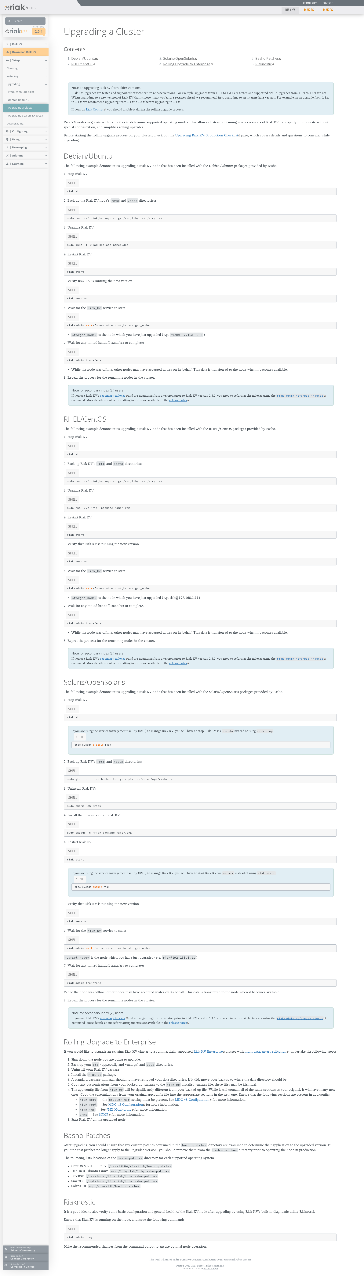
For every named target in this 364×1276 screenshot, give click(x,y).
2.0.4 (38, 31)
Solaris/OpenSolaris (179, 58)
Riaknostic (263, 64)
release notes (178, 400)
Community (310, 3)
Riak (18, 31)
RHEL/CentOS (82, 64)
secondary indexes (112, 395)
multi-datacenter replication (265, 1051)
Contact (328, 3)
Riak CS (328, 9)
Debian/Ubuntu (83, 58)
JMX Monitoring (119, 1109)
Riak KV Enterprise (208, 1051)
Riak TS (309, 9)
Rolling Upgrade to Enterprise (186, 64)
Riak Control (95, 109)
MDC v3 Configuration (192, 1099)
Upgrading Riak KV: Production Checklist (206, 135)
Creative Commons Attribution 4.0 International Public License (216, 1259)
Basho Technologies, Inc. (210, 1265)
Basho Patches (267, 58)
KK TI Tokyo (211, 1268)
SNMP (103, 1114)
